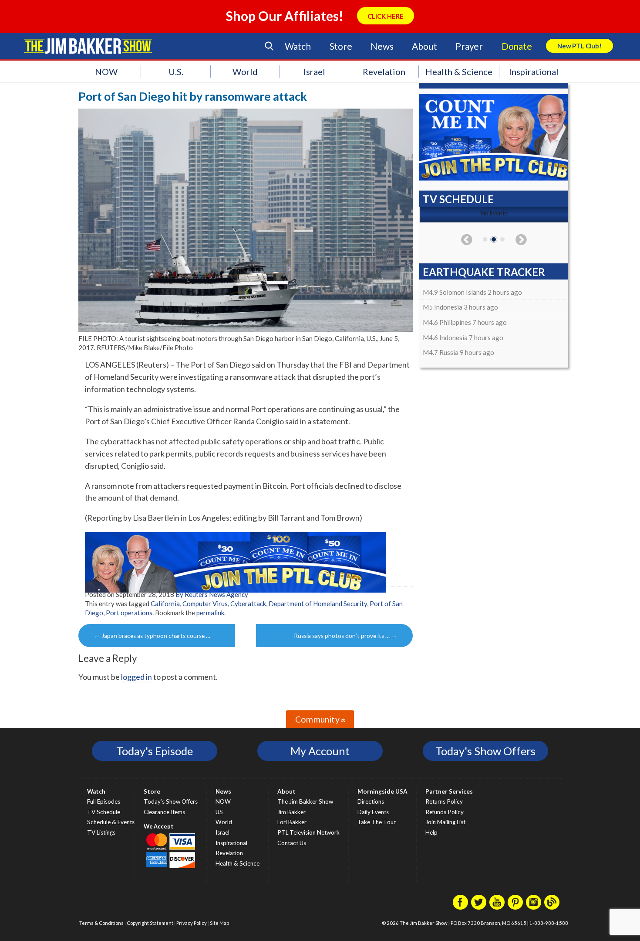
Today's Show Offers (485, 750)
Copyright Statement (150, 923)
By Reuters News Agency (211, 594)
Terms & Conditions (101, 923)
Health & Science (458, 71)
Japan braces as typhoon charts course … (152, 635)
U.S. (175, 71)
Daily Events (373, 811)
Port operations (129, 613)
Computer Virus (205, 603)
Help (431, 832)
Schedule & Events (111, 821)
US (219, 811)
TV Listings (101, 832)
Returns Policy (444, 801)
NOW (106, 71)
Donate (517, 46)
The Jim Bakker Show (305, 801)
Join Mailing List (445, 821)
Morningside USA (382, 791)
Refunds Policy (444, 811)
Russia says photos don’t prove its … (345, 635)
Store (341, 46)
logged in (136, 677)
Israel (314, 71)
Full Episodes (103, 801)
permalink (210, 613)
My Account (320, 750)
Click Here (385, 16)
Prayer (469, 46)
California (165, 603)
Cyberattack (248, 603)
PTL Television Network (308, 832)
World (245, 71)
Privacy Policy (191, 923)
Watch (298, 46)
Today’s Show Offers (171, 801)
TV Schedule (103, 811)
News (382, 46)
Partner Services (449, 791)
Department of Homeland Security (318, 603)
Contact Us (291, 842)
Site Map (219, 923)
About (424, 46)
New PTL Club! (579, 46)
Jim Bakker (88, 46)
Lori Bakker (292, 821)
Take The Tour (376, 821)
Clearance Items (164, 811)
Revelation (384, 71)
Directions (370, 801)
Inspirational (534, 71)
